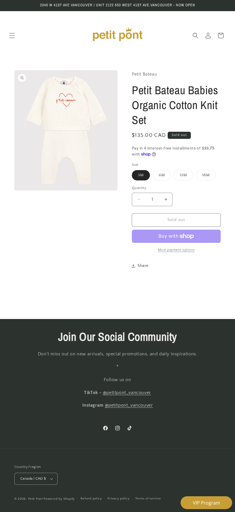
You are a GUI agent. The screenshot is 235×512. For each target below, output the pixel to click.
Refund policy (91, 498)
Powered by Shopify (59, 499)
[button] (12, 35)
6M (165, 176)
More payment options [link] (176, 250)
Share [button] (143, 265)
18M (209, 176)
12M (186, 176)
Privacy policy (118, 498)
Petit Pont (35, 499)
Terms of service (148, 498)
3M (144, 176)
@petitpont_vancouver (127, 392)
